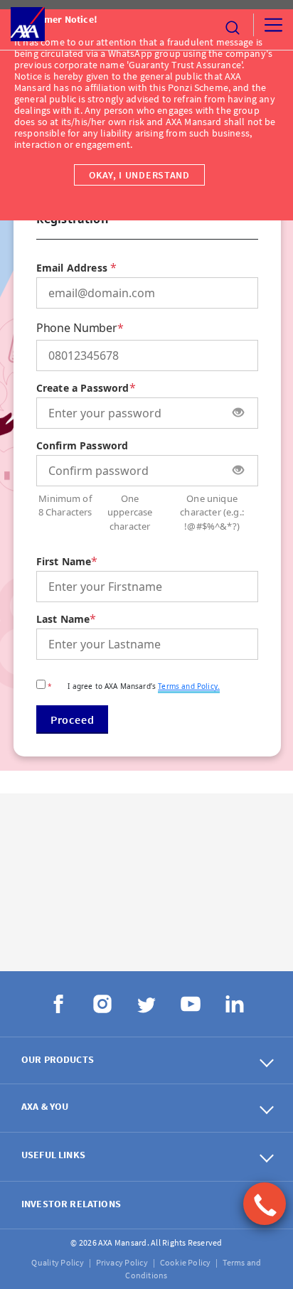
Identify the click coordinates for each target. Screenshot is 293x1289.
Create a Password (82, 388)
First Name (64, 561)
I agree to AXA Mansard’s (134, 686)
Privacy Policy (122, 1262)
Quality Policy (57, 1262)
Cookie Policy (185, 1262)
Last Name (63, 619)
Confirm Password (82, 445)
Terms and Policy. (189, 686)
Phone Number (76, 328)
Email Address (71, 268)
